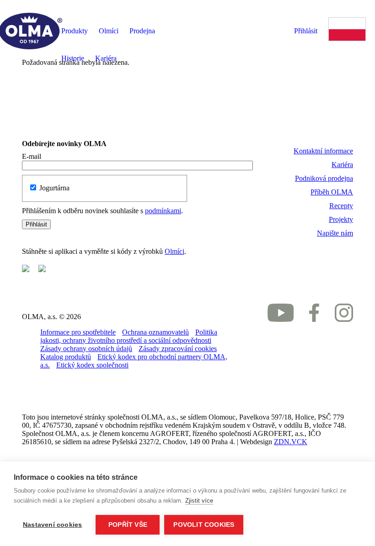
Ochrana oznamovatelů (155, 332)
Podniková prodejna (324, 178)
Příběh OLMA (332, 192)
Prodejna (142, 31)
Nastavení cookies (52, 524)
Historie (72, 58)
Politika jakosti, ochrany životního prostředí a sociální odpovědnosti (128, 336)
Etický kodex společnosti (92, 365)
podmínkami (163, 211)
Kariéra (106, 58)
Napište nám (335, 233)
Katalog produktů (65, 357)
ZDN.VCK (290, 442)
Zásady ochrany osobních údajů (86, 348)
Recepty (341, 206)
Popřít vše (127, 524)
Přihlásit (305, 31)
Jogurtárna (54, 188)
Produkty (74, 31)
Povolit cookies (203, 524)
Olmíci (108, 31)
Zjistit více (199, 500)
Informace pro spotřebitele (78, 332)
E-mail (31, 156)
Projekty (341, 219)
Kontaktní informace (323, 151)
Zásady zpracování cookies (178, 348)
